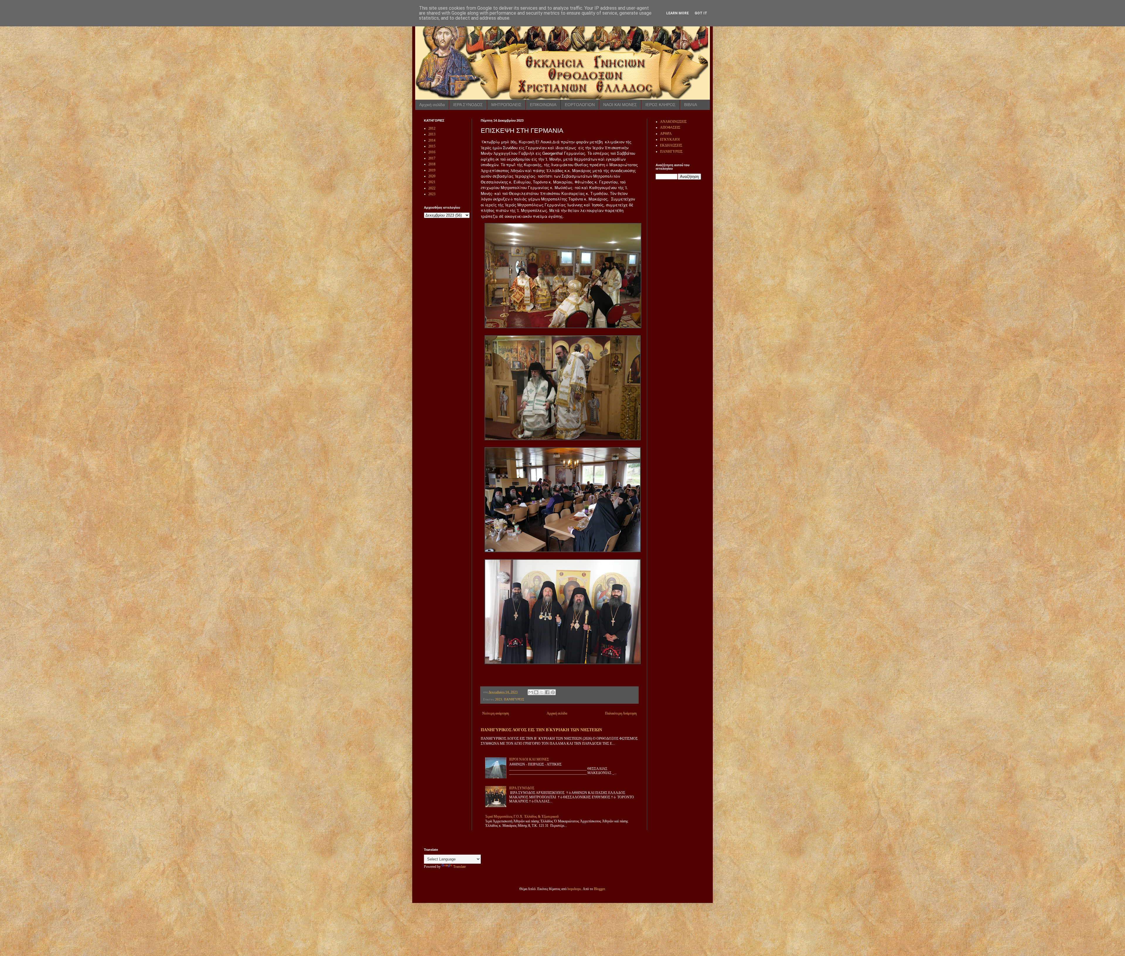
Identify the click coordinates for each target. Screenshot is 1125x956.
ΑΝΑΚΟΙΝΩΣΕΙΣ (673, 122)
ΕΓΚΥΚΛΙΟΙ (670, 139)
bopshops (574, 889)
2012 (431, 128)
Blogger (599, 889)
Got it (701, 13)
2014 (431, 140)
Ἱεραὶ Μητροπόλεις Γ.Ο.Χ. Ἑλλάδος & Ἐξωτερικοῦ (522, 816)
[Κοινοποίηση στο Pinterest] (553, 692)
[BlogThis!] (536, 692)
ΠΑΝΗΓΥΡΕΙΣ (514, 699)
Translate (459, 867)
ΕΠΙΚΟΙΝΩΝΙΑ (543, 104)
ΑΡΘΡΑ (666, 134)
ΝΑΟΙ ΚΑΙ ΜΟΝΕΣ (620, 104)
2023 (498, 699)
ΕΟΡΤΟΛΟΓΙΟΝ (580, 104)
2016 (431, 152)
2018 (431, 164)
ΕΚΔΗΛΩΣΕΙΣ (671, 145)
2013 (431, 134)
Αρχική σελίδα (432, 104)
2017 (431, 158)
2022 (431, 188)
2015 (431, 146)
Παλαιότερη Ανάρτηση (621, 713)
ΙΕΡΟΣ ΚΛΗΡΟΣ (660, 104)
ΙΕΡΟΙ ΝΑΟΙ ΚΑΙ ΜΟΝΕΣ (529, 759)
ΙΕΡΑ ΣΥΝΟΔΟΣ (468, 104)
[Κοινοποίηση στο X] (542, 692)
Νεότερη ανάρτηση (495, 713)
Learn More (677, 13)
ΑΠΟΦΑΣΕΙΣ (670, 127)
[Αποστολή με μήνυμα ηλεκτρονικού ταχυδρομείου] (530, 692)
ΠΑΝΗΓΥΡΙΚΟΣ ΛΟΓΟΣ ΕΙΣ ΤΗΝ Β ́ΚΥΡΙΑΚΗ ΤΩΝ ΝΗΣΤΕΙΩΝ (541, 729)
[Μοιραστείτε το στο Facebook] (547, 692)
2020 (431, 176)
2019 (431, 170)
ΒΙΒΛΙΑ (690, 104)
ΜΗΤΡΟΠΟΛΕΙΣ (506, 104)
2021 (431, 182)
